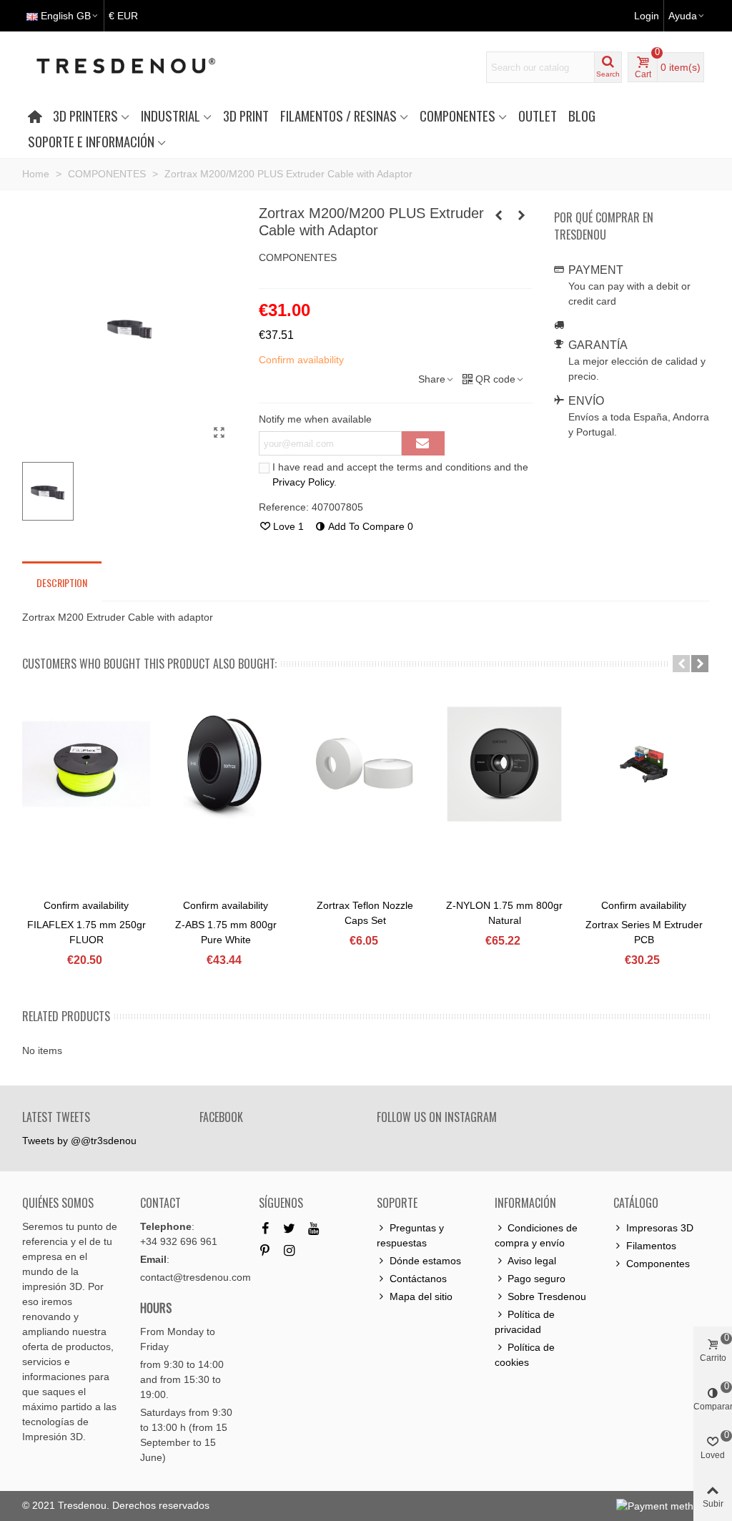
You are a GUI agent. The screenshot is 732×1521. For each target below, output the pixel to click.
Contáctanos (418, 1278)
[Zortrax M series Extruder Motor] (499, 215)
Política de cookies (525, 1355)
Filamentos (651, 1245)
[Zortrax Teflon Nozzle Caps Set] (365, 764)
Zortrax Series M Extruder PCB (644, 932)
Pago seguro (536, 1278)
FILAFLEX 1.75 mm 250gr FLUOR (86, 932)
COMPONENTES (457, 115)
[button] (681, 663)
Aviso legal (532, 1260)
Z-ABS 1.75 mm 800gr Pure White (226, 932)
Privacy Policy (303, 482)
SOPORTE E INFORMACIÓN (91, 141)
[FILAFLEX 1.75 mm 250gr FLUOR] (86, 764)
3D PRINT (246, 115)
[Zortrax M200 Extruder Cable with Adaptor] (219, 432)
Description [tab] (61, 582)
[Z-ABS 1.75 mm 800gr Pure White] (226, 764)
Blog (581, 115)
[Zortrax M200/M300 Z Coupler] (522, 215)
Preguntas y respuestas (410, 1235)
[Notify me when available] (423, 443)
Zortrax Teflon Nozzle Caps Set (365, 913)
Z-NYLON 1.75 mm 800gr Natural (504, 913)
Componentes (658, 1263)
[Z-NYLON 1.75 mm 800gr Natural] (504, 764)
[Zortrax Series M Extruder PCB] (644, 764)
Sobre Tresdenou (547, 1296)
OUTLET (537, 115)
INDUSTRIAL (170, 115)
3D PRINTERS (85, 115)
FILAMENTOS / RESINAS (338, 115)
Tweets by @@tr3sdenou (79, 1140)
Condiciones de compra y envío (536, 1235)
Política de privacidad (525, 1322)
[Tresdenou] (143, 67)
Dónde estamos (425, 1260)
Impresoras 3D (659, 1228)
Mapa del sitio (421, 1296)
